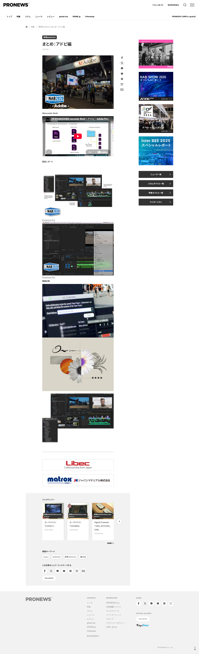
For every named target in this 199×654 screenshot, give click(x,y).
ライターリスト (156, 202)
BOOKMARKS (173, 5)
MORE (109, 543)
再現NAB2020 (49, 37)
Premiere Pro (48, 220)
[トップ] (26, 27)
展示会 (83, 557)
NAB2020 (56, 557)
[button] (119, 521)
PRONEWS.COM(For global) (184, 16)
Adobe (46, 557)
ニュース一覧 (156, 174)
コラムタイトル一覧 (156, 183)
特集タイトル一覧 (156, 193)
